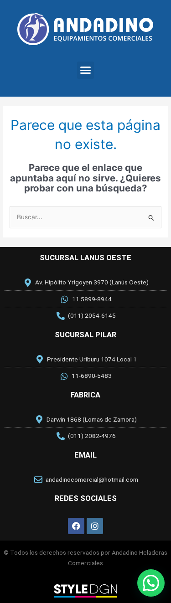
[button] (85, 70)
